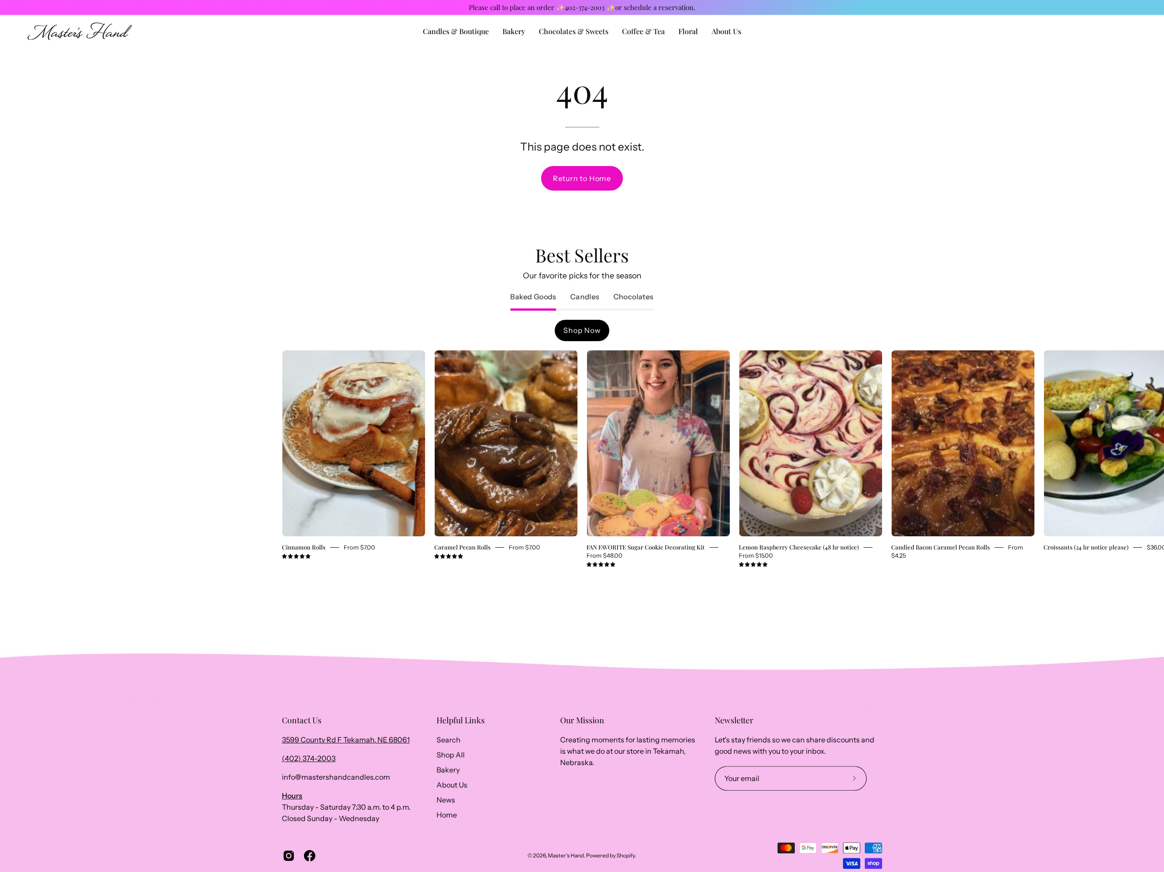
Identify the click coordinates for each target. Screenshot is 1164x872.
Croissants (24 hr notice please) (1086, 547)
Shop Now (581, 330)
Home (446, 814)
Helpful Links (460, 720)
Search (448, 739)
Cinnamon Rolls (304, 547)
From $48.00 (604, 555)
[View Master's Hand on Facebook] (309, 855)
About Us (451, 784)
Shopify (626, 855)
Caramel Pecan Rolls (462, 547)
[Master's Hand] (79, 31)
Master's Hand (566, 855)
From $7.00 (359, 547)
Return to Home (582, 178)
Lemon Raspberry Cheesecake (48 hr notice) (799, 547)
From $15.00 (756, 555)
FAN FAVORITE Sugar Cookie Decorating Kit (646, 547)
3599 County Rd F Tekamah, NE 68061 (346, 739)
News (445, 799)
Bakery (448, 769)
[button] (726, 31)
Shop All (450, 754)
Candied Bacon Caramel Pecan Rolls (940, 547)
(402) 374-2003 (309, 758)
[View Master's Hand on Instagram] (289, 855)
